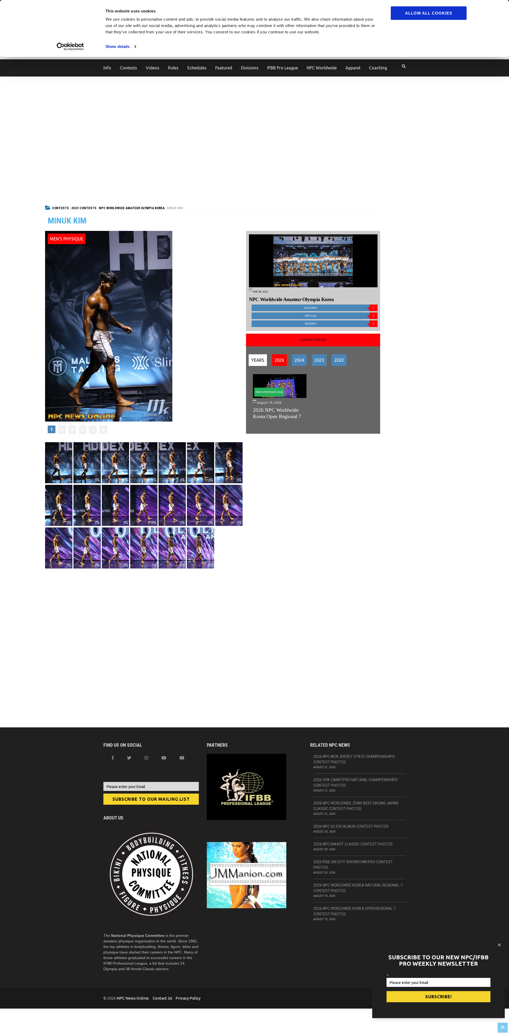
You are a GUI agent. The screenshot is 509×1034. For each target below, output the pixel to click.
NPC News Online (133, 998)
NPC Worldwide (322, 67)
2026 (279, 360)
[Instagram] (146, 758)
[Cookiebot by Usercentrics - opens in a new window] (70, 47)
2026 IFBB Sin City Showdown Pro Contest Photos (353, 865)
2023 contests (83, 208)
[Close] (499, 945)
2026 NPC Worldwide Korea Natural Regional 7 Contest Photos (357, 888)
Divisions (249, 67)
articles (339, 315)
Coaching (378, 67)
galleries (339, 308)
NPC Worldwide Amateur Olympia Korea (132, 208)
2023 (319, 360)
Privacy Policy (187, 998)
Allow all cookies (428, 13)
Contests (128, 67)
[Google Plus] (163, 758)
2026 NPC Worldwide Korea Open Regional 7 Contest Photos (354, 911)
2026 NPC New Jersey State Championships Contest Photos (354, 759)
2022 (339, 360)
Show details (118, 46)
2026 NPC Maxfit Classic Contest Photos (353, 844)
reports (339, 323)
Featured (223, 67)
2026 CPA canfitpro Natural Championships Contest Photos (355, 782)
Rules (173, 67)
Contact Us (162, 998)
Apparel (352, 67)
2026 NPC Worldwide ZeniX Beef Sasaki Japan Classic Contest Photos (355, 806)
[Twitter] (129, 758)
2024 (299, 360)
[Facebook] (113, 758)
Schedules (197, 67)
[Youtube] (181, 758)
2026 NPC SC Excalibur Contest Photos (351, 826)
